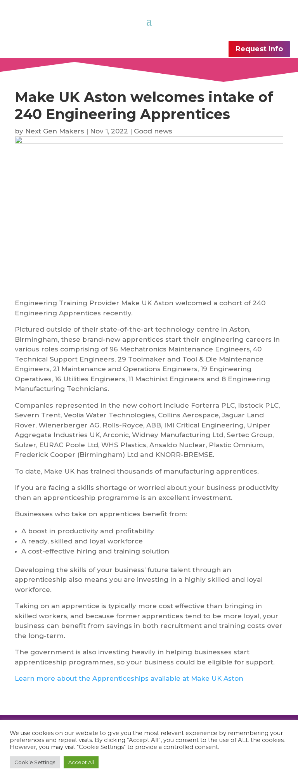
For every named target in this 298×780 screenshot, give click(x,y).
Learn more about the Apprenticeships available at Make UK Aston (129, 678)
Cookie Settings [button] (34, 762)
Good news (153, 131)
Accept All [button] (81, 762)
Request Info (259, 49)
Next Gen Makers (54, 131)
